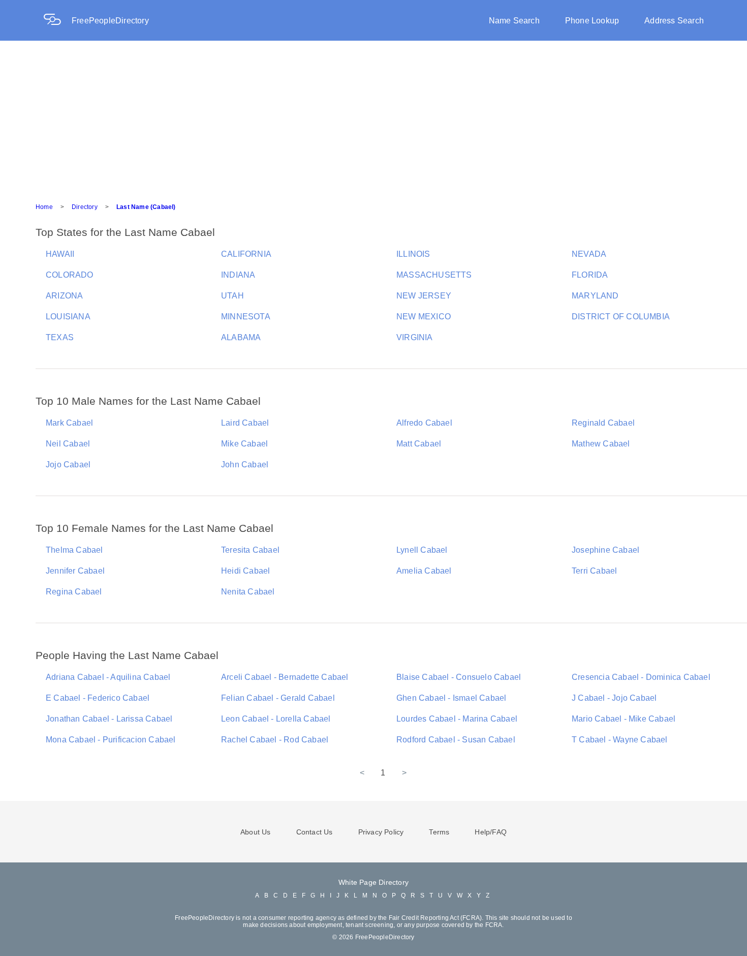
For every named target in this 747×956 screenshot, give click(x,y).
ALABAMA (241, 337)
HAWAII (60, 254)
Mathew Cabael (601, 443)
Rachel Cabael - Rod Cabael (274, 739)
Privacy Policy (381, 832)
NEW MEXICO (423, 316)
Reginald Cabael (603, 423)
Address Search (674, 20)
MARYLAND (595, 295)
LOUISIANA (68, 316)
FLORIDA (590, 275)
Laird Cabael (245, 423)
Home (44, 207)
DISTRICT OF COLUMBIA (621, 316)
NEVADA (589, 254)
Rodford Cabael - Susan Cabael (455, 739)
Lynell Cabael (422, 550)
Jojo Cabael (68, 464)
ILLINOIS (413, 254)
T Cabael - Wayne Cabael (620, 739)
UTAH (232, 295)
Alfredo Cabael (424, 423)
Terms (439, 832)
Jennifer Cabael (75, 570)
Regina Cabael (74, 591)
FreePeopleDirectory (110, 20)
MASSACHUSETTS (434, 275)
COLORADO (70, 275)
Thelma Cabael (74, 550)
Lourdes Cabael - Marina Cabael (456, 718)
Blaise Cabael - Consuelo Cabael (458, 677)
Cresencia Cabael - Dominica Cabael (641, 677)
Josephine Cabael (605, 550)
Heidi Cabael (245, 570)
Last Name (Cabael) (146, 207)
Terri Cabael (594, 570)
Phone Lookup (592, 20)
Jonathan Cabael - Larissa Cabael (109, 718)
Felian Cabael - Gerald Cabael (278, 698)
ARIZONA (64, 295)
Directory (85, 207)
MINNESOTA (245, 316)
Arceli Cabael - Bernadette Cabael (285, 677)
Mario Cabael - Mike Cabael (623, 718)
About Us (255, 832)
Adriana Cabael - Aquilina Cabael (108, 677)
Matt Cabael (418, 443)
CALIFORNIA (246, 254)
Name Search (514, 20)
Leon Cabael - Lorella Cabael (276, 718)
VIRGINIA (414, 337)
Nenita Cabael (248, 591)
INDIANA (238, 275)
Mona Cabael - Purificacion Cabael (111, 739)
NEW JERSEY (423, 295)
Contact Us (314, 832)
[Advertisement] (373, 117)
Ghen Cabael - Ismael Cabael (451, 698)
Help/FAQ (491, 832)
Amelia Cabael (424, 570)
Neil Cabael (68, 443)
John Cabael (244, 464)
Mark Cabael (69, 423)
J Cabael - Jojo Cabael (614, 698)
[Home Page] (57, 20)
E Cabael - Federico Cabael (97, 698)
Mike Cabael (244, 443)
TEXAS (60, 337)
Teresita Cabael (250, 550)
